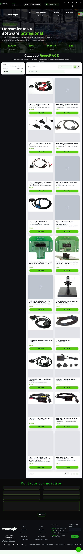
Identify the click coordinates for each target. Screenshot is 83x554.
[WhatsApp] (72, 6)
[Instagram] (68, 2)
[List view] (77, 66)
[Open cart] (78, 549)
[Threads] (80, 2)
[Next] (77, 474)
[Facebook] (64, 2)
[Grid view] (75, 66)
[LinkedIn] (22, 544)
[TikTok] (72, 2)
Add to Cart (41, 113)
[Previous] (74, 474)
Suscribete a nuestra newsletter (73, 525)
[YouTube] (76, 2)
